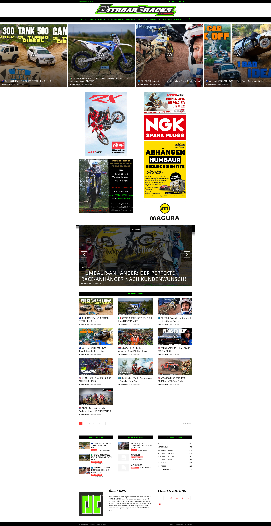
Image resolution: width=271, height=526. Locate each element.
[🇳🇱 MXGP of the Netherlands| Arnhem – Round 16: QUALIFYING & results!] (96, 396)
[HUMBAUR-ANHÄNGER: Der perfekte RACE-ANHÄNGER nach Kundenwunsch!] (135, 255)
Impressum (135, 455)
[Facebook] (169, 1)
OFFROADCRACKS (7, 84)
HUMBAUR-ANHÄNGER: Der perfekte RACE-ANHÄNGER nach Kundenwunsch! (133, 276)
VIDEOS (141, 19)
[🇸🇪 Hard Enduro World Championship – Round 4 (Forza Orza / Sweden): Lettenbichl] (135, 366)
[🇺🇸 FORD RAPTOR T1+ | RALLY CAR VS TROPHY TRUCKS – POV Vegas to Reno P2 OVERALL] (175, 336)
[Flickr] (173, 1)
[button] (189, 20)
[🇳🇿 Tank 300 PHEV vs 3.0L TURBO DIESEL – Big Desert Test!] (33, 55)
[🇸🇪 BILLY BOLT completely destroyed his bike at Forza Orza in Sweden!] (169, 55)
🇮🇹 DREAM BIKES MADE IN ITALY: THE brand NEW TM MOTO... (101, 457)
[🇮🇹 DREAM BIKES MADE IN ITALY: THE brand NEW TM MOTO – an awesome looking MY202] (101, 55)
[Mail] (180, 1)
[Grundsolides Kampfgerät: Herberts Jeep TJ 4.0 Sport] (123, 446)
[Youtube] (190, 1)
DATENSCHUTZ (136, 465)
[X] (187, 1)
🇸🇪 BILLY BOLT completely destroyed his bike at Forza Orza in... (101, 470)
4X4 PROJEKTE (86, 268)
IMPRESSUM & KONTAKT (137, 457)
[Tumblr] (183, 1)
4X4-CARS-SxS (114, 19)
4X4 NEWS (82, 314)
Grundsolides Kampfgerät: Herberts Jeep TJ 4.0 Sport (142, 445)
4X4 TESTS (133, 450)
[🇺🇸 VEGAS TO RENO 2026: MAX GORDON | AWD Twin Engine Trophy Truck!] (175, 366)
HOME (83, 19)
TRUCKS (129, 19)
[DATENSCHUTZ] (123, 467)
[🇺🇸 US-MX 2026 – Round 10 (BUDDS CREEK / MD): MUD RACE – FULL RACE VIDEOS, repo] (96, 366)
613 (99, 423)
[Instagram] (176, 1)
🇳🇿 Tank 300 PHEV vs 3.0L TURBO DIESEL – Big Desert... (101, 445)
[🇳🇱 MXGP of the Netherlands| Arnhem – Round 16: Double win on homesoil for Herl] (135, 336)
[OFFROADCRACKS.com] (135, 10)
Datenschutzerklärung (176, 524)
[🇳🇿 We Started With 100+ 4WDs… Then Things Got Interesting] (237, 55)
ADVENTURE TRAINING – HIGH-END (167, 19)
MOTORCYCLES (96, 19)
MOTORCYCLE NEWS (124, 314)
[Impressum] (123, 457)
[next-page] (104, 423)
